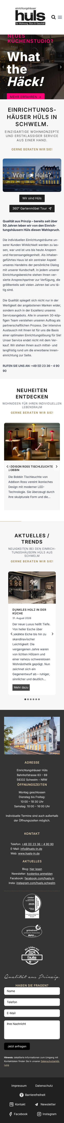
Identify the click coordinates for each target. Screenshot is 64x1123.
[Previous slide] (3, 67)
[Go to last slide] (11, 634)
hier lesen (36, 869)
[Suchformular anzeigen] (53, 17)
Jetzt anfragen (17, 1046)
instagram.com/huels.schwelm (35, 883)
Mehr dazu (22, 688)
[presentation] (32, 441)
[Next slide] (60, 67)
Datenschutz (44, 1085)
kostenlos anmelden (40, 873)
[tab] (25, 699)
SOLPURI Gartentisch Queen (30, 466)
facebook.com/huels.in (39, 878)
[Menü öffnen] (60, 17)
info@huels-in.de (31, 848)
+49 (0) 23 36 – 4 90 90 (38, 844)
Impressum (19, 1085)
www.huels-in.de (29, 853)
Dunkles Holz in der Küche (29, 611)
